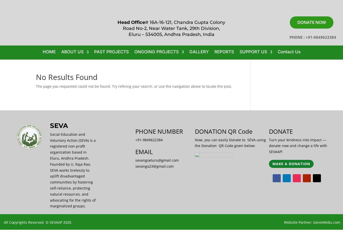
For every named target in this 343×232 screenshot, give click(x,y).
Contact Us (289, 52)
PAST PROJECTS (111, 52)
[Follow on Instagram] (297, 178)
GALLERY (199, 52)
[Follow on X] (317, 178)
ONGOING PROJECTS (156, 52)
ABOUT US (72, 52)
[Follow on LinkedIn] (287, 178)
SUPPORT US (253, 52)
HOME (49, 52)
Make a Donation (291, 163)
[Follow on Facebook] (277, 178)
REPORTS (224, 52)
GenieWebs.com (326, 222)
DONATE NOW (311, 22)
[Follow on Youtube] (307, 178)
